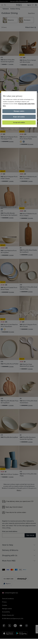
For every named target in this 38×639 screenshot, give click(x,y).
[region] (19, 109)
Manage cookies (19, 111)
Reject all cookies (19, 117)
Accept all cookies (19, 122)
